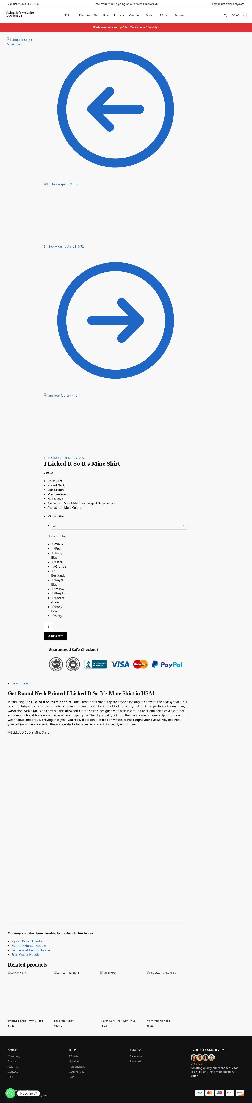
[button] (239, 15)
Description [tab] (20, 683)
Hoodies (74, 1061)
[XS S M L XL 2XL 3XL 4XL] (119, 526)
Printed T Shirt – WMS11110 (25, 1020)
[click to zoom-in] (22, 54)
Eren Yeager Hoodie (26, 955)
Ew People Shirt (63, 1020)
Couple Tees (76, 1071)
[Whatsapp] (10, 1093)
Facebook (136, 1056)
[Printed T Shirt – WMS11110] (28, 993)
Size (10, 1077)
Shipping (13, 1061)
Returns (13, 1066)
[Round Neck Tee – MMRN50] (120, 993)
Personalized (77, 1066)
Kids (71, 1077)
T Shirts (73, 1056)
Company (14, 1056)
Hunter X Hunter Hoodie (29, 946)
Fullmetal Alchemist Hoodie (31, 950)
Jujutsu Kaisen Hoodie (27, 941)
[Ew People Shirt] (74, 993)
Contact (13, 1071)
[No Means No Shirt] (167, 993)
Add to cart (55, 636)
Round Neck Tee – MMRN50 (118, 1020)
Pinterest (135, 1061)
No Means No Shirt (158, 1020)
